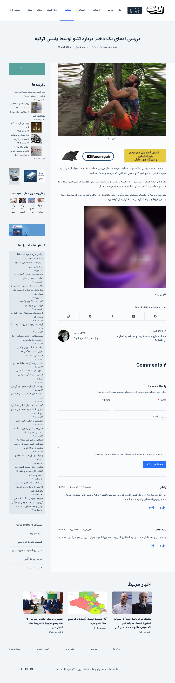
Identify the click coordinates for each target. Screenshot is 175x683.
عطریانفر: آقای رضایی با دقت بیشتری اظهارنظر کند (28, 430)
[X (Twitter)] (133, 316)
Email (106, 400)
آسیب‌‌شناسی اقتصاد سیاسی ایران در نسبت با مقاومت (27, 338)
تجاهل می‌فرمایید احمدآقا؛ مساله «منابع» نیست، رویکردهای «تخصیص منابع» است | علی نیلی (29, 261)
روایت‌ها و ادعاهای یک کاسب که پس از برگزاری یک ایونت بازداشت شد (27, 110)
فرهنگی (68, 10)
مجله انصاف (52, 10)
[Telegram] (112, 316)
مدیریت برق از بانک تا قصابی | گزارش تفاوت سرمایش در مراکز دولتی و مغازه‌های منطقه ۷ (27, 502)
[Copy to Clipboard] (68, 316)
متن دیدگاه (159, 417)
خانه (120, 10)
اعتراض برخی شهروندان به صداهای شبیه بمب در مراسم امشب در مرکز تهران (28, 444)
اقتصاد (82, 10)
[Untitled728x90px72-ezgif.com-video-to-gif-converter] (112, 156)
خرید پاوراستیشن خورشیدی (27, 550)
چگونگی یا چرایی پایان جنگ (29, 421)
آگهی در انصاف (43, 649)
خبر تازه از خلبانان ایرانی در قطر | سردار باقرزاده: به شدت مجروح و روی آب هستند (27, 409)
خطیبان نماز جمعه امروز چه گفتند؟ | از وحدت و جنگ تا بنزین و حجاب (29, 471)
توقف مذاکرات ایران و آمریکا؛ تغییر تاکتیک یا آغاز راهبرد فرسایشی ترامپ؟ (29, 352)
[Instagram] (26, 669)
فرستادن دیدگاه (154, 464)
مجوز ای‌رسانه (15, 649)
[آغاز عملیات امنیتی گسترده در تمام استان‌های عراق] (87, 603)
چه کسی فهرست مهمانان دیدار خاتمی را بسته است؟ (29, 94)
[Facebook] (155, 316)
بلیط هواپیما (35, 533)
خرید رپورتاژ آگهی (33, 559)
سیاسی (110, 10)
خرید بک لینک (34, 568)
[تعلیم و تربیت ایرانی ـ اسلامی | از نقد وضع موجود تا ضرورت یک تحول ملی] (43, 603)
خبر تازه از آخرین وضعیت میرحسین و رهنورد (30, 303)
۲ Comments (64, 47)
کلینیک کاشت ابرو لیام (30, 542)
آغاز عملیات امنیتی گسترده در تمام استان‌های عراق (28, 276)
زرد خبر (85, 47)
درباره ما (116, 649)
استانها (39, 10)
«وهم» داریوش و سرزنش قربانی (27, 386)
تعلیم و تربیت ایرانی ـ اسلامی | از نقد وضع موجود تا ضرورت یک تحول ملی (27, 290)
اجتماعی (96, 10)
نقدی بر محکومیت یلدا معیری (28, 363)
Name (162, 400)
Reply (62, 487)
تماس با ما (70, 649)
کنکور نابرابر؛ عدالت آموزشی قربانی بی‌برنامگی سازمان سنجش (29, 375)
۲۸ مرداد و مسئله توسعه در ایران (20, 137)
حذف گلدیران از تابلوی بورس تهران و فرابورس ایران (19, 151)
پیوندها (94, 649)
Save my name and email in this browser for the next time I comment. (128, 454)
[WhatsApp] (90, 316)
